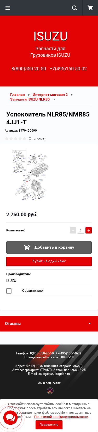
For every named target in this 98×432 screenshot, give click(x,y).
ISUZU (11, 280)
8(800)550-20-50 (28, 68)
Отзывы (13, 323)
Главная (17, 94)
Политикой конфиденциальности (61, 417)
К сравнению (32, 291)
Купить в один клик (49, 261)
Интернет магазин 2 (50, 94)
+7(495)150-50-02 (68, 68)
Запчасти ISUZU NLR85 (30, 99)
